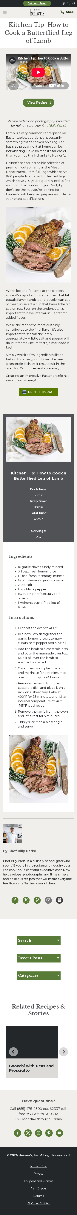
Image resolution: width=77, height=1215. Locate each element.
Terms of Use (38, 1166)
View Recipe (37, 102)
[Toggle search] (74, 3)
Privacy (38, 1173)
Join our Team (37, 3)
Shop (70, 11)
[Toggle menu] (4, 12)
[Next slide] (63, 1051)
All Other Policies (38, 1203)
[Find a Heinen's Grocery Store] (63, 3)
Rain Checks (38, 1188)
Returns (38, 1196)
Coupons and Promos (38, 1181)
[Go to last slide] (13, 1051)
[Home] (34, 12)
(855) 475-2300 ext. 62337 (38, 1109)
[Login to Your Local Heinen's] (68, 3)
